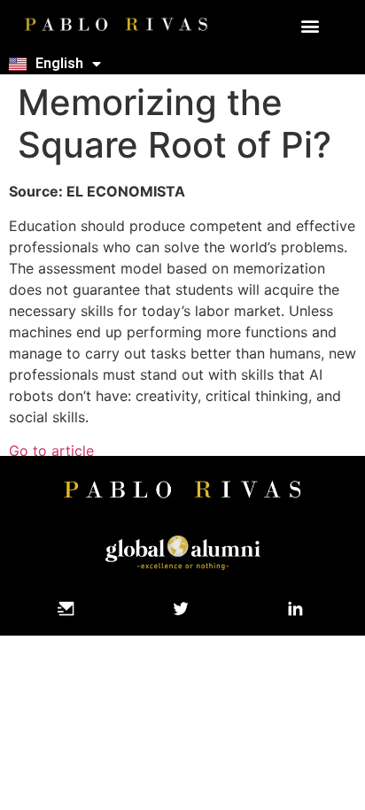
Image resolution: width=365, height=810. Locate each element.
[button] (310, 26)
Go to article (51, 450)
